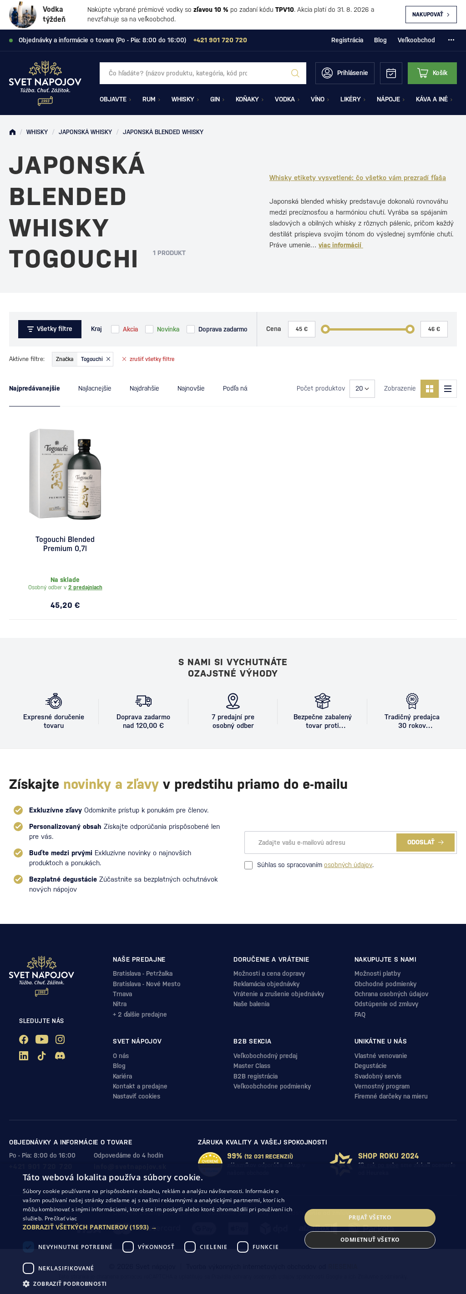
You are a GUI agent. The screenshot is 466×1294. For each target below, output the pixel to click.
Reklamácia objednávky (266, 984)
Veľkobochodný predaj (265, 1055)
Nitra (120, 1004)
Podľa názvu (240, 388)
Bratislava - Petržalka (142, 973)
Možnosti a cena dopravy (269, 973)
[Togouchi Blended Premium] (65, 474)
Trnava (122, 994)
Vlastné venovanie (381, 1055)
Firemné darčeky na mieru (391, 1096)
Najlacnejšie (94, 388)
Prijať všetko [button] (370, 1217)
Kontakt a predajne (140, 1086)
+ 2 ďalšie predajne (140, 1014)
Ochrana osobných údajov (391, 994)
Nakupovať (427, 14)
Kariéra (122, 1076)
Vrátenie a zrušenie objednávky (278, 994)
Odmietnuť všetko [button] (370, 1240)
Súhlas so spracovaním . (315, 864)
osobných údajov (348, 864)
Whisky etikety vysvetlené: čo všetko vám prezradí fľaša (357, 177)
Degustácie (371, 1065)
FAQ (360, 1014)
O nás (121, 1055)
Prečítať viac (61, 1218)
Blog (380, 40)
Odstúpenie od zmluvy (386, 1004)
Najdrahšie (144, 388)
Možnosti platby (377, 973)
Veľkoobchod (416, 40)
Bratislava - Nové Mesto (147, 984)
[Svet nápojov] (12, 132)
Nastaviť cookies (136, 1096)
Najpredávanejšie (34, 388)
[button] (158, 1227)
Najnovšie (191, 388)
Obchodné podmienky (385, 984)
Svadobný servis (378, 1076)
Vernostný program (382, 1086)
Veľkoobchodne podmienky (272, 1086)
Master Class (251, 1065)
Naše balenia (251, 1004)
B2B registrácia (255, 1076)
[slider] (325, 329)
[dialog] (233, 1229)
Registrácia (347, 40)
